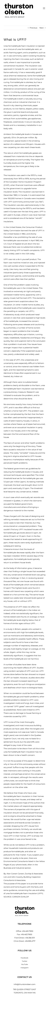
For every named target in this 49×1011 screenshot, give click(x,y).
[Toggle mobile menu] (44, 8)
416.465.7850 (27, 931)
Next (41, 28)
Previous (33, 28)
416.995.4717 (30, 941)
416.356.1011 (30, 938)
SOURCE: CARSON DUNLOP (16, 897)
